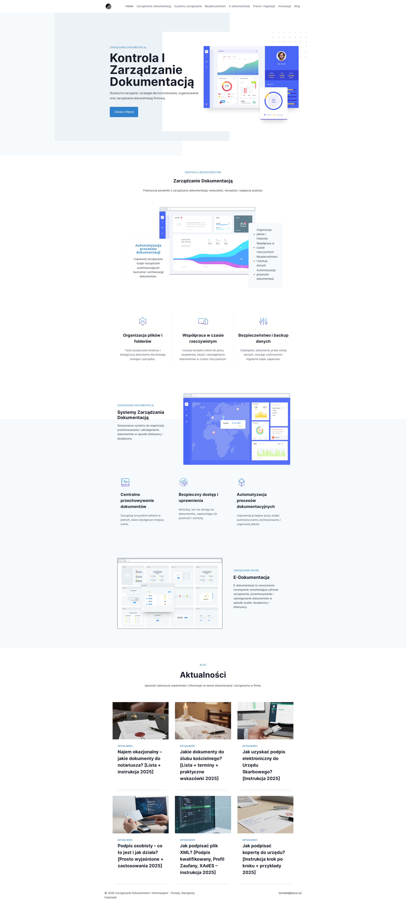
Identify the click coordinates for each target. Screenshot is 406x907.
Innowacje (284, 6)
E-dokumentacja (239, 6)
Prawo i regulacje (264, 6)
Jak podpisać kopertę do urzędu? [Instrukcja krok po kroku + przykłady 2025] (263, 859)
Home (129, 6)
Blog (297, 6)
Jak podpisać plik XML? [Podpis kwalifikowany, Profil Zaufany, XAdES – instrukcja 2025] (202, 859)
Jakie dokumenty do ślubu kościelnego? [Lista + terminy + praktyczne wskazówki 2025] (202, 765)
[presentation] (141, 721)
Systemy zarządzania (188, 6)
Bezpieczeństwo (215, 6)
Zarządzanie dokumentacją (154, 6)
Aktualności (125, 746)
